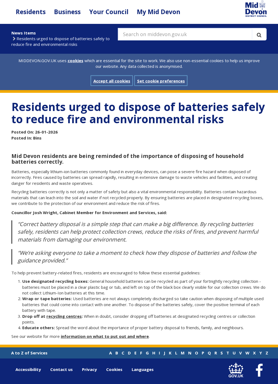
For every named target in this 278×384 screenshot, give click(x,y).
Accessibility (28, 369)
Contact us (61, 369)
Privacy (89, 369)
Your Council (108, 12)
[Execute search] (259, 34)
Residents (31, 12)
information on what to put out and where (105, 336)
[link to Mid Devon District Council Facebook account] (259, 370)
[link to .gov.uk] (237, 370)
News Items (23, 33)
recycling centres (64, 316)
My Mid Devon (158, 12)
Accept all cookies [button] (111, 81)
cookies (75, 60)
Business (67, 12)
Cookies (114, 369)
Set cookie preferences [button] (161, 81)
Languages (143, 369)
